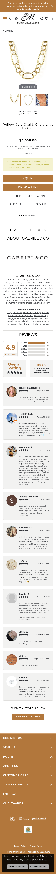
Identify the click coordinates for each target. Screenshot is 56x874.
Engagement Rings (17, 318)
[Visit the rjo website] (13, 819)
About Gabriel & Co (28, 238)
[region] (28, 66)
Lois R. (22, 656)
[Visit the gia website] (24, 819)
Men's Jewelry (41, 315)
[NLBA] (28, 829)
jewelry (9, 31)
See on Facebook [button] (30, 9)
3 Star (24, 349)
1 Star (24, 355)
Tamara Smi (25, 447)
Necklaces (12, 324)
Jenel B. (23, 677)
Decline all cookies (17, 866)
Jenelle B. (24, 594)
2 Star (24, 352)
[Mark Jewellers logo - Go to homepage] (28, 18)
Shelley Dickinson (28, 496)
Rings (9, 312)
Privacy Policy (36, 846)
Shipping (15, 204)
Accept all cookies (39, 866)
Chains (45, 312)
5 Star (24, 343)
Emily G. (23, 632)
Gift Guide (22, 324)
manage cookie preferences (30, 859)
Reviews (28, 334)
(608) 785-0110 (28, 114)
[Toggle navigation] (4, 18)
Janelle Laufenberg (29, 388)
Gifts (17, 321)
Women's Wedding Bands (20, 315)
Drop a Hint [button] (28, 187)
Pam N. (23, 561)
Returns (41, 204)
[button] (42, 18)
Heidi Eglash (26, 414)
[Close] (52, 6)
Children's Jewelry (40, 324)
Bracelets (17, 312)
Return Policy (20, 846)
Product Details (28, 230)
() (48, 343)
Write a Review (28, 717)
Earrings (37, 312)
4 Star (24, 346)
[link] (11, 18)
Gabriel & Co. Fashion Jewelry (35, 321)
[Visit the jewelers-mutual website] (39, 819)
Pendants (28, 312)
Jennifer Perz (26, 527)
